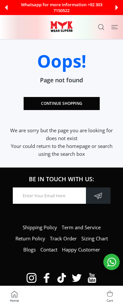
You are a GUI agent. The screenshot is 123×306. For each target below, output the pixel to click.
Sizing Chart (94, 238)
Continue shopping (61, 103)
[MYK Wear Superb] (62, 27)
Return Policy (30, 238)
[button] (6, 7)
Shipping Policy (40, 227)
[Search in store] (101, 27)
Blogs (29, 249)
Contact (48, 249)
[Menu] (114, 27)
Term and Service (81, 227)
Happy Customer (81, 249)
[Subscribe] (98, 195)
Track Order (63, 238)
